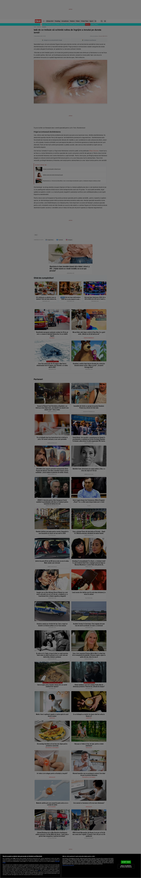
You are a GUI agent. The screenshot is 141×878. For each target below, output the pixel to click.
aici (39, 870)
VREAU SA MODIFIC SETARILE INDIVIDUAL (126, 866)
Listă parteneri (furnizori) (68, 865)
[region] (70, 866)
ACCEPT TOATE (126, 862)
